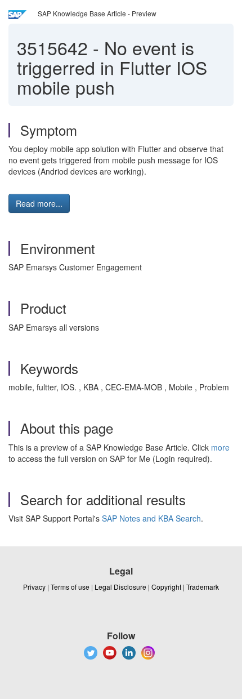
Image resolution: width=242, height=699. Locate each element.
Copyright (166, 586)
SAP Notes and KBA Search (151, 518)
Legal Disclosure (120, 586)
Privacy (34, 586)
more (220, 447)
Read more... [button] (39, 203)
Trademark (202, 586)
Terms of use (70, 586)
